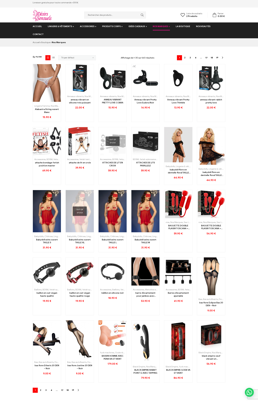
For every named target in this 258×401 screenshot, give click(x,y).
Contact (38, 34)
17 (206, 57)
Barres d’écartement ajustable (178, 294)
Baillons (38, 289)
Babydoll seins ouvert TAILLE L (112, 241)
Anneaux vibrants (75, 96)
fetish (56, 159)
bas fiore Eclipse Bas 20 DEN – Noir (211, 304)
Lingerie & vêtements (60, 26)
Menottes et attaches (155, 289)
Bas (200, 299)
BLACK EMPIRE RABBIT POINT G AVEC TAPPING (145, 371)
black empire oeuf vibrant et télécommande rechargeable (211, 357)
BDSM (49, 159)
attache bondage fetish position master (47, 164)
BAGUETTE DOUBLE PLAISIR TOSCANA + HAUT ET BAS (178, 227)
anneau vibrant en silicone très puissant (80, 101)
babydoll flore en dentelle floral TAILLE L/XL (211, 174)
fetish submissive (148, 159)
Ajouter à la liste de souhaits (47, 100)
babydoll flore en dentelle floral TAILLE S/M (178, 171)
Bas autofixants (210, 299)
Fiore (221, 299)
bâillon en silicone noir (113, 293)
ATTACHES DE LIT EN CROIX (112, 164)
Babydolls (170, 166)
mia (167, 222)
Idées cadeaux (137, 26)
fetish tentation (87, 159)
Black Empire (139, 366)
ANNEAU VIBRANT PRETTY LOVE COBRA (112, 101)
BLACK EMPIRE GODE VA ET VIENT (178, 371)
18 (212, 57)
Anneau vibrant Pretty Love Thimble (178, 101)
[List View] (53, 57)
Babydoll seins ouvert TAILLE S (47, 241)
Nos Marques (160, 26)
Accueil (37, 26)
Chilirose (48, 236)
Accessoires (87, 26)
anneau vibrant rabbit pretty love (211, 101)
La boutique (183, 26)
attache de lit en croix (80, 162)
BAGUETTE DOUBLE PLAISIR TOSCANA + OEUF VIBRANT (211, 227)
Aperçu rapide (53, 100)
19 (217, 57)
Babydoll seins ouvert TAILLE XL (80, 241)
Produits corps (111, 26)
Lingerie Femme (42, 106)
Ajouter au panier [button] (73, 91)
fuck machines (107, 352)
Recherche (141, 15)
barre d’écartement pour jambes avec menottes (145, 294)
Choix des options (40, 100)
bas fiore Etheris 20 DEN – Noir (47, 367)
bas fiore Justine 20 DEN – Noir (79, 367)
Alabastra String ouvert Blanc (47, 111)
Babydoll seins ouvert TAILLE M (145, 241)
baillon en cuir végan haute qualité (47, 294)
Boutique (45, 42)
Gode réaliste (121, 352)
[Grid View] (47, 57)
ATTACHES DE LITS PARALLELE (145, 164)
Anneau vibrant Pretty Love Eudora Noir (145, 101)
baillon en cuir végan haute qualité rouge (79, 294)
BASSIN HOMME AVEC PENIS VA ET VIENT (112, 357)
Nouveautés (203, 26)
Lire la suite (106, 154)
